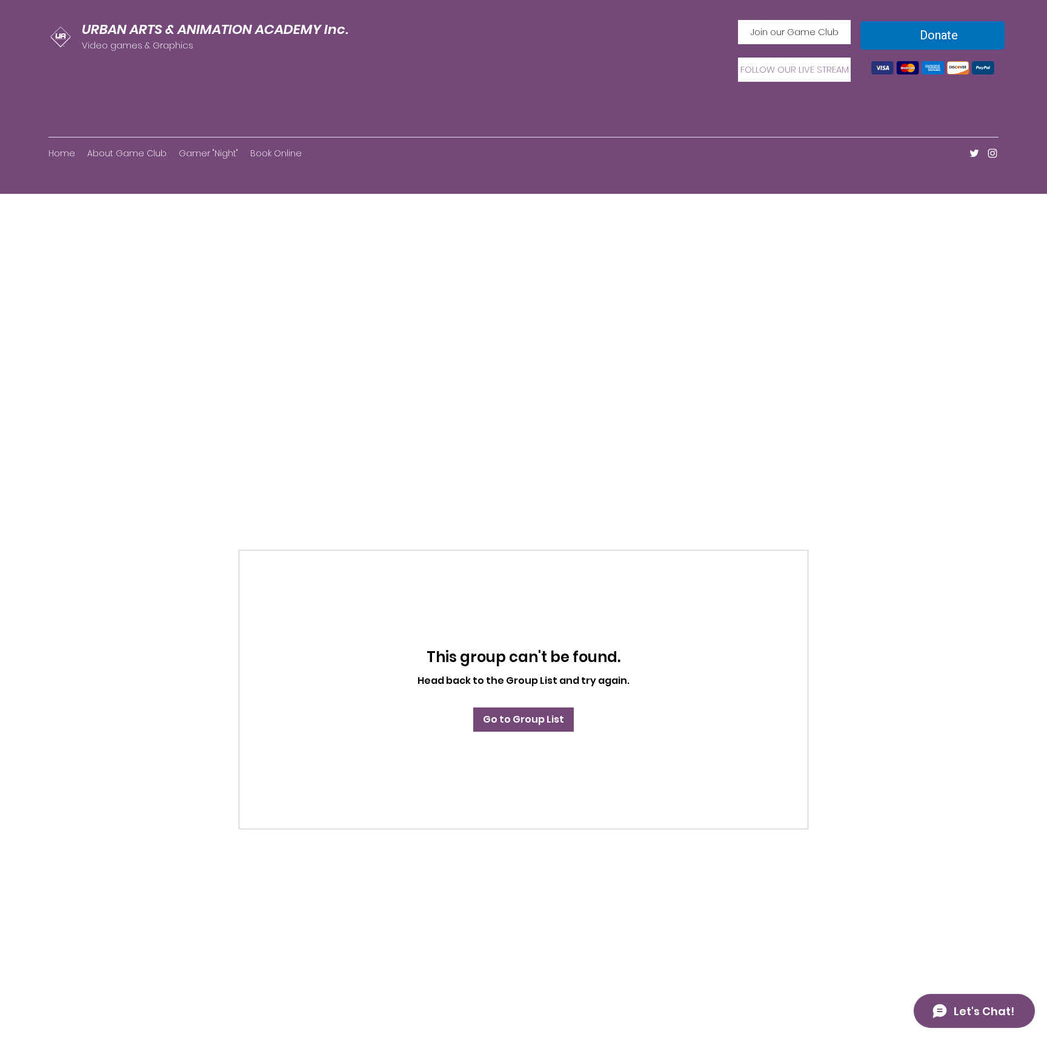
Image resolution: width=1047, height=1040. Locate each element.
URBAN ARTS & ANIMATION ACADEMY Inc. (215, 29)
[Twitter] (974, 153)
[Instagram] (992, 153)
